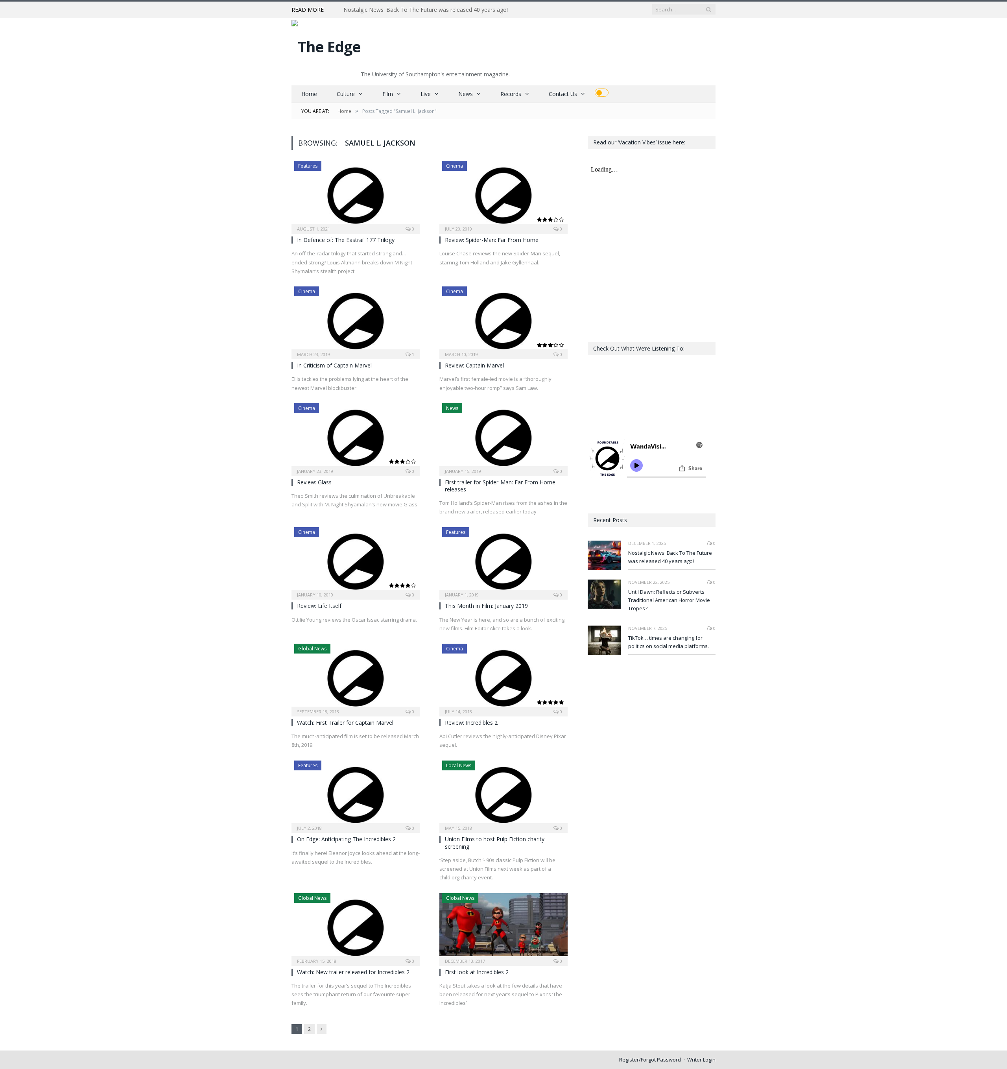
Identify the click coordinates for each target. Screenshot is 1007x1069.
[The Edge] (326, 45)
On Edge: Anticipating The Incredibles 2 (346, 839)
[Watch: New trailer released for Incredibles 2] (355, 927)
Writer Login (701, 1059)
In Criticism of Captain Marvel (334, 365)
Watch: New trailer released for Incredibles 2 (353, 972)
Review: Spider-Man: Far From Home (492, 240)
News (465, 94)
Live (426, 94)
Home (309, 94)
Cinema (454, 165)
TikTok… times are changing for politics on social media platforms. (668, 642)
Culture (346, 94)
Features (307, 165)
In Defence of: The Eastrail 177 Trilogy (346, 240)
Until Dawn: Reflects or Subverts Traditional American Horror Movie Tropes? (433, 9)
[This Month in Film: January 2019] (503, 561)
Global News (312, 648)
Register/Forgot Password (650, 1059)
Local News (458, 765)
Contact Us (563, 94)
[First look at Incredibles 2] (503, 927)
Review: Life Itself (319, 605)
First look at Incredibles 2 (477, 972)
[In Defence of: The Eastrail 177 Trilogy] (355, 195)
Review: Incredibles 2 (471, 722)
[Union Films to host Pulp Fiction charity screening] (503, 794)
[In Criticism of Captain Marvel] (355, 320)
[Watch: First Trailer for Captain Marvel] (355, 677)
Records (510, 94)
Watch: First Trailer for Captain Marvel (345, 722)
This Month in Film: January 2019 (486, 605)
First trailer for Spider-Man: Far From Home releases (500, 485)
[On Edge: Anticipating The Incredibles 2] (355, 794)
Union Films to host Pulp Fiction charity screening (494, 842)
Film (387, 94)
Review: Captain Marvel (474, 365)
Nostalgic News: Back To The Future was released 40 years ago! (670, 557)
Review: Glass (314, 482)
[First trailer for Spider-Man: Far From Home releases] (503, 437)
